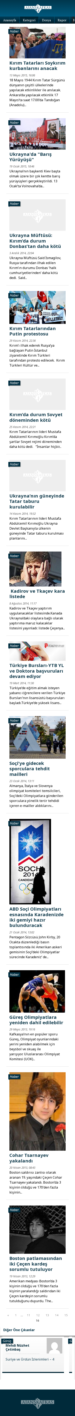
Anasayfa (9, 20)
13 (47, 1315)
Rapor (62, 20)
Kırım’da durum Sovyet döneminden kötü (35, 417)
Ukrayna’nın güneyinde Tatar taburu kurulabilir (36, 501)
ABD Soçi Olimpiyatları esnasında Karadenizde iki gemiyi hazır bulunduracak (36, 917)
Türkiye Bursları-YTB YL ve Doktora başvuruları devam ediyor (36, 670)
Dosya (46, 20)
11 (28, 1315)
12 (38, 1315)
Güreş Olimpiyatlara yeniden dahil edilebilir (36, 1019)
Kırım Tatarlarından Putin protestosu (32, 331)
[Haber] (37, 42)
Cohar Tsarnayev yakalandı (29, 1158)
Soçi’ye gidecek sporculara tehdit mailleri (29, 768)
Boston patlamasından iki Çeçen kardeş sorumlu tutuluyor (35, 1263)
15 (66, 1315)
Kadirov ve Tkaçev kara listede (37, 593)
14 (56, 1315)
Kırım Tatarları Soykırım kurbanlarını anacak (37, 65)
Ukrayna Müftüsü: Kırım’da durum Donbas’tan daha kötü (35, 240)
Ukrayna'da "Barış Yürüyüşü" (30, 156)
